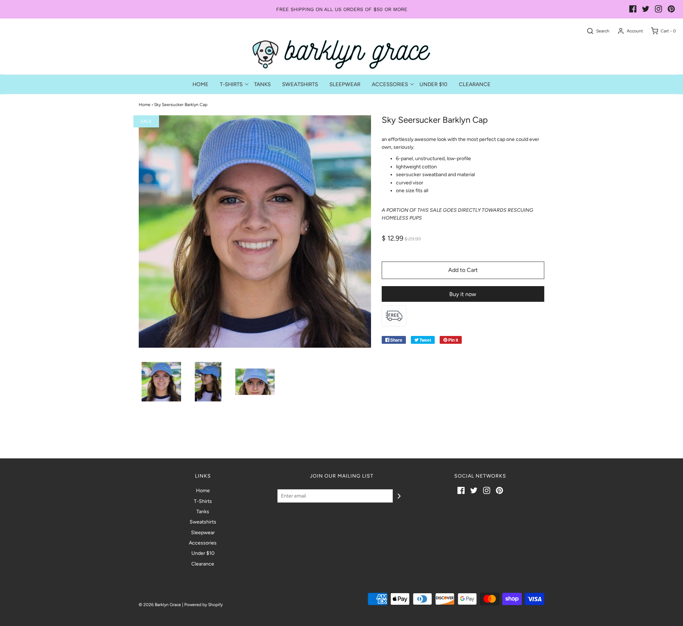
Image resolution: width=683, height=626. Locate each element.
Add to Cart (463, 270)
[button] (161, 381)
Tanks (262, 84)
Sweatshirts (300, 84)
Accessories (203, 543)
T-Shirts (203, 501)
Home (200, 84)
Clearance (475, 84)
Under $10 (433, 84)
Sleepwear (344, 84)
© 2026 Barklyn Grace (160, 604)
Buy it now (462, 294)
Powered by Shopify (203, 604)
